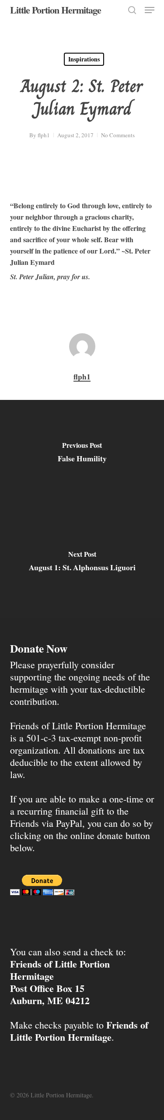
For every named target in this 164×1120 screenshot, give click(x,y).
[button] (149, 10)
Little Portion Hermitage (55, 10)
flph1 (44, 135)
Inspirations (84, 59)
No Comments (118, 135)
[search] (132, 10)
